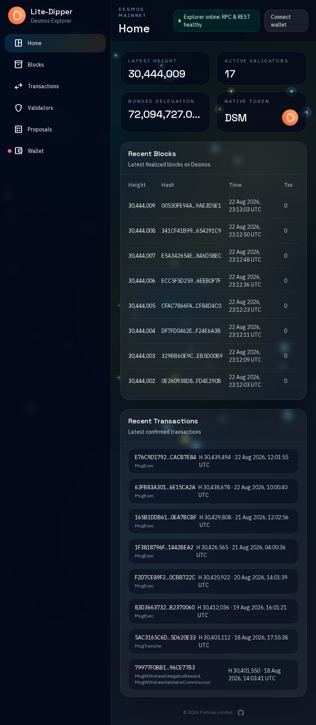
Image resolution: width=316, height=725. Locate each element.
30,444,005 (141, 305)
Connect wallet (281, 20)
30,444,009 (141, 205)
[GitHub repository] (241, 713)
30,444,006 (141, 280)
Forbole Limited (216, 712)
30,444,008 (141, 230)
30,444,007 (141, 255)
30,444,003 (141, 355)
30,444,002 (141, 381)
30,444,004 (141, 330)
